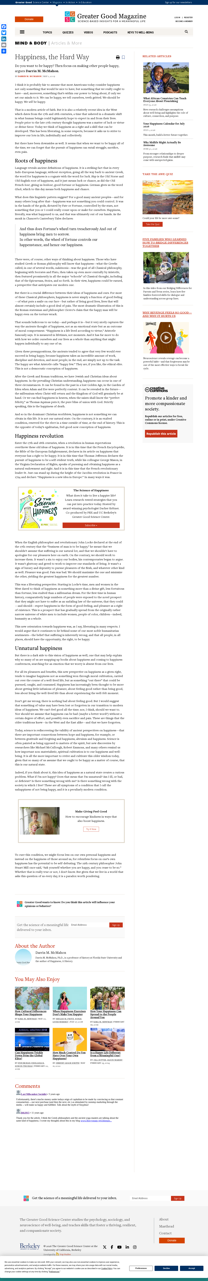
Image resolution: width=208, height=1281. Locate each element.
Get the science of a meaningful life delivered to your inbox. (43, 927)
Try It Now (91, 829)
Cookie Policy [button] (106, 1268)
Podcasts (110, 32)
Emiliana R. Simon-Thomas (29, 1064)
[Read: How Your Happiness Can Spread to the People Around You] (107, 998)
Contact (165, 1233)
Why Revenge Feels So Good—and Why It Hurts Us (167, 314)
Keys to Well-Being (141, 32)
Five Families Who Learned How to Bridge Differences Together (165, 242)
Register (188, 17)
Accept (192, 1268)
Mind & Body (31, 43)
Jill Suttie (99, 1060)
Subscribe (90, 525)
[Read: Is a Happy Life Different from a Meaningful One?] (107, 1039)
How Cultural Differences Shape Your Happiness (30, 1012)
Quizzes (67, 32)
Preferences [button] (54, 1272)
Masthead (166, 1226)
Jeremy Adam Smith (67, 1063)
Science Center (41, 2)
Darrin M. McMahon (29, 76)
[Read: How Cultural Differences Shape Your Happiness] (32, 998)
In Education (85, 2)
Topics (47, 32)
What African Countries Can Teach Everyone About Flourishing (164, 100)
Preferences (141, 1268)
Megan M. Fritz (65, 1018)
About (164, 1219)
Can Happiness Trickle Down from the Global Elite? (29, 1055)
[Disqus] (70, 1127)
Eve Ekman (24, 1063)
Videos (88, 32)
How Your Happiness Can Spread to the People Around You (105, 1014)
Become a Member (184, 21)
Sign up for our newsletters (178, 2)
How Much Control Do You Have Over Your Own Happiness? (69, 1055)
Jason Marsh (114, 1060)
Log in (177, 17)
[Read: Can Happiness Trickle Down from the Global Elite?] (32, 1039)
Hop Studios (65, 1254)
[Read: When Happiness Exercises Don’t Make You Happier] (70, 998)
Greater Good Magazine (105, 16)
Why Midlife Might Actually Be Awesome (162, 144)
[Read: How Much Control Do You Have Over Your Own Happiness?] (70, 1039)
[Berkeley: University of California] (30, 1246)
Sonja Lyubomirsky (67, 1020)
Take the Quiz (152, 224)
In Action (70, 2)
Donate (29, 19)
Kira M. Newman (27, 1018)
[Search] (186, 32)
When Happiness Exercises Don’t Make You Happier (69, 1012)
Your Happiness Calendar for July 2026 (164, 125)
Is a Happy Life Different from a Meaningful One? (105, 1054)
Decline (166, 1268)
